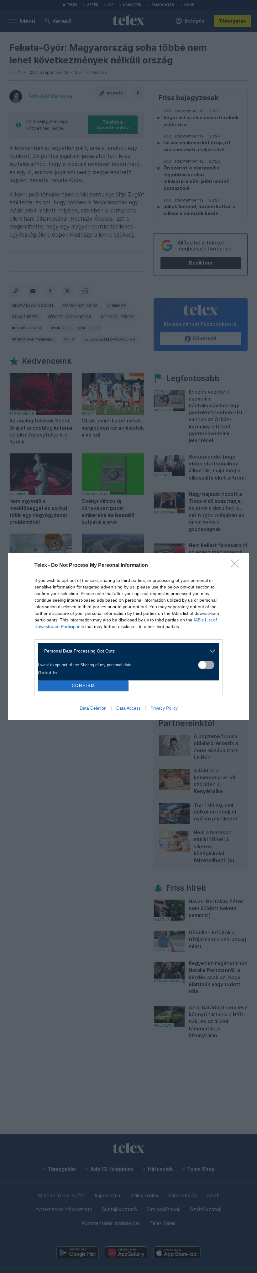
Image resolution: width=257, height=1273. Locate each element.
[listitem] (126, 651)
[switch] (206, 665)
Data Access (128, 708)
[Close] (237, 566)
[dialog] (128, 636)
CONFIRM (83, 685)
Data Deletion (93, 708)
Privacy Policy (164, 708)
